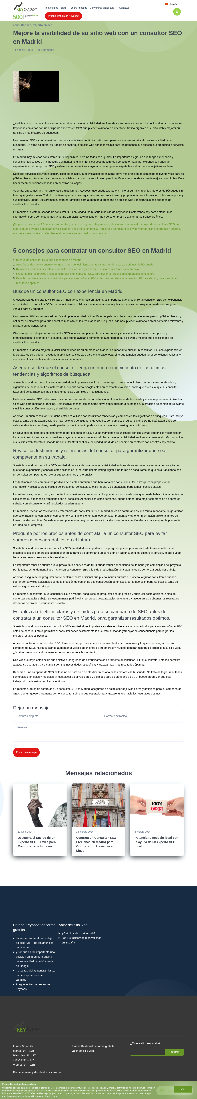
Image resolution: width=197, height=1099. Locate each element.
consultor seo (22, 25)
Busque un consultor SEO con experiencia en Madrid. (49, 259)
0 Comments (46, 49)
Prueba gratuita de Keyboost (63, 16)
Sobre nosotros (78, 7)
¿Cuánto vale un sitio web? (78, 933)
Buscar (174, 1052)
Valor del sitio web (73, 925)
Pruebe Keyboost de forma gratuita (93, 1046)
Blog (63, 7)
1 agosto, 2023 (24, 49)
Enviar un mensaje (26, 752)
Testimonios (51, 7)
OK (183, 1089)
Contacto (124, 7)
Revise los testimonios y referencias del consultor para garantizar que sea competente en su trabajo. (78, 269)
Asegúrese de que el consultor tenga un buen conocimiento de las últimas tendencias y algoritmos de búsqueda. (85, 264)
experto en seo (42, 25)
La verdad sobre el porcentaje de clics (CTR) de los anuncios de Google (34, 943)
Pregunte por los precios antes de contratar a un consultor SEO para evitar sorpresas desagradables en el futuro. (85, 273)
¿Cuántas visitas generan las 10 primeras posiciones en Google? (35, 975)
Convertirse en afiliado (102, 7)
